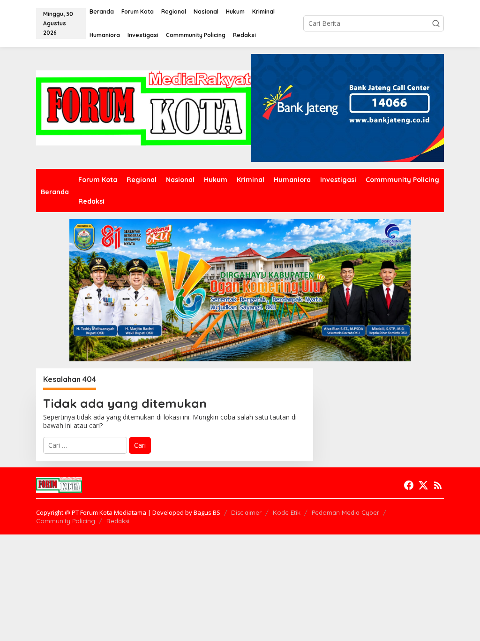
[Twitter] (423, 485)
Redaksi (117, 521)
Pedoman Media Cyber (345, 512)
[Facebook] (409, 485)
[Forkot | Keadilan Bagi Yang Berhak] (143, 107)
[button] (436, 23)
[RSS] (438, 485)
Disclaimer (246, 512)
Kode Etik (286, 512)
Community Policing (65, 521)
